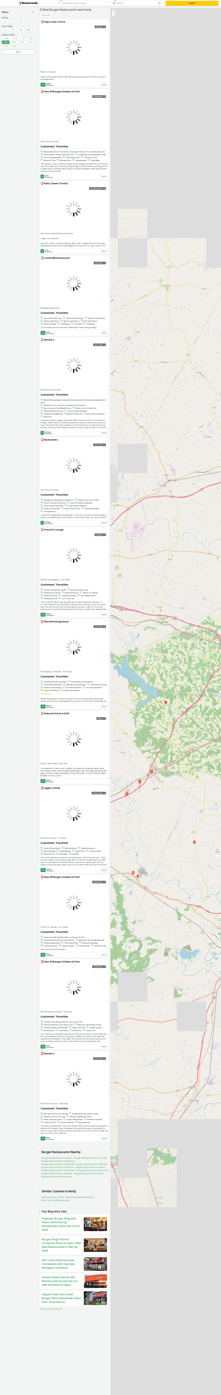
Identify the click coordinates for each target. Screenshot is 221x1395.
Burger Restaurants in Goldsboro (58, 1161)
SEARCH (192, 3)
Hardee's (49, 1053)
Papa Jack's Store (54, 22)
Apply (18, 52)
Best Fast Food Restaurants (55, 1200)
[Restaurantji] (28, 3)
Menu (104, 84)
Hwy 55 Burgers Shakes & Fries (62, 91)
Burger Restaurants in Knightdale (58, 1164)
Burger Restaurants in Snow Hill (92, 1170)
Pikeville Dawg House (56, 621)
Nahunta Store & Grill (56, 713)
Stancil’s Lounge (54, 530)
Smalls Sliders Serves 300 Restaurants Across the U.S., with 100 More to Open (60, 1281)
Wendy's (49, 340)
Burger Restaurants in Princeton (57, 1167)
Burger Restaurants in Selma (90, 1167)
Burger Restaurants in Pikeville (92, 1164)
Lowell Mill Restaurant (57, 258)
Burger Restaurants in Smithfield (57, 1170)
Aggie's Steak (52, 788)
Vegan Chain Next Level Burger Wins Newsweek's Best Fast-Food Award (61, 1298)
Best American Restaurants (80, 1197)
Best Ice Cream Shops (52, 1197)
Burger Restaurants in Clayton (56, 1158)
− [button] (113, 14)
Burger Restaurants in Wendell (56, 1173)
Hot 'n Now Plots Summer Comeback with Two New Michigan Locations (58, 1264)
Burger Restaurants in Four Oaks (90, 1158)
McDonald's (51, 440)
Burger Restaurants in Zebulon (56, 1176)
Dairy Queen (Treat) (56, 183)
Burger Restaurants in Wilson (89, 1173)
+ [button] (113, 11)
